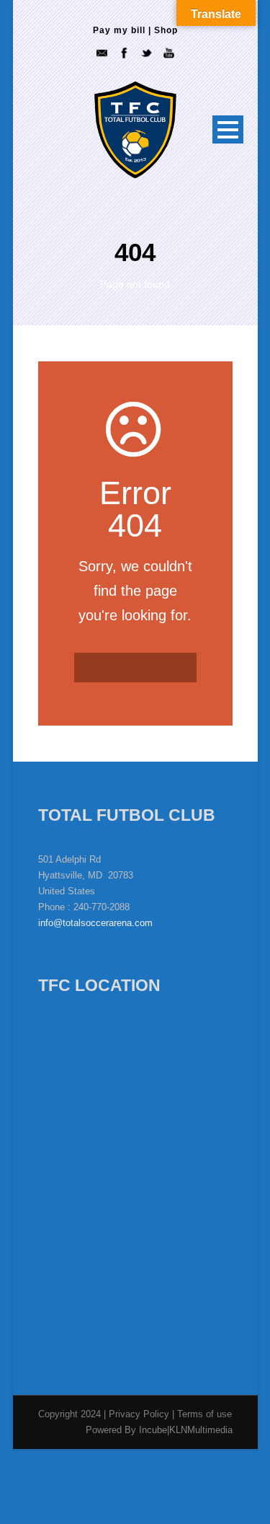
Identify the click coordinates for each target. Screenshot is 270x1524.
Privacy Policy (140, 1414)
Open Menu (227, 129)
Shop (166, 30)
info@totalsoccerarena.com (95, 922)
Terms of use (204, 1414)
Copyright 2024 (69, 1414)
